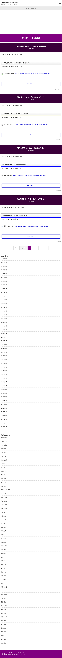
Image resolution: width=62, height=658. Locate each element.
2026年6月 (4, 266)
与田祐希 (3, 448)
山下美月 (3, 519)
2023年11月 (4, 382)
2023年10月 (4, 385)
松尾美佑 (3, 553)
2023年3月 (4, 412)
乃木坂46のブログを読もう (10, 3)
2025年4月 (4, 318)
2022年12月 (4, 423)
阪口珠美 (3, 635)
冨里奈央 (3, 482)
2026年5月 (4, 270)
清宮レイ (3, 583)
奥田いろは (4, 508)
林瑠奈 (3, 557)
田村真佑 (3, 590)
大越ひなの (4, 505)
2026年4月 (4, 273)
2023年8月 (4, 393)
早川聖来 (3, 549)
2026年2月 (4, 281)
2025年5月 (4, 314)
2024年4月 (4, 363)
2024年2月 (4, 371)
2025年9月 (4, 299)
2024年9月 (4, 344)
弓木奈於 (3, 538)
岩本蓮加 (3, 527)
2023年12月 (4, 378)
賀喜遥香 (3, 613)
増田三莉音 (4, 501)
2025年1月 (4, 329)
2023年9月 (4, 389)
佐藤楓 (3, 475)
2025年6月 (4, 311)
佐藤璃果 (3, 478)
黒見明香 (3, 639)
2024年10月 (4, 341)
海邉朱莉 (3, 579)
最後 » (45, 248)
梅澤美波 (3, 564)
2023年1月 (4, 419)
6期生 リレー (4, 441)
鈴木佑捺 (3, 624)
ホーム (16, 248)
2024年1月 (4, 374)
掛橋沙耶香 (4, 546)
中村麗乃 (3, 452)
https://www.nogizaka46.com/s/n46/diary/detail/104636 (31, 226)
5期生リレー (4, 437)
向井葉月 (3, 493)
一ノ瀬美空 (4, 445)
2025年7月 (4, 307)
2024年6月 (4, 356)
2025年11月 (4, 292)
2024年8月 (4, 348)
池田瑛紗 (3, 576)
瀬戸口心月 (4, 587)
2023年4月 (4, 408)
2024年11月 (4, 337)
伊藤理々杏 (4, 471)
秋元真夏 (3, 602)
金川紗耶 (3, 620)
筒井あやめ (4, 605)
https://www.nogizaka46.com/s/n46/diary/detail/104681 (30, 175)
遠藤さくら (4, 617)
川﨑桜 (3, 534)
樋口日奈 (3, 572)
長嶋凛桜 (3, 632)
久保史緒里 (4, 460)
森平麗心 (3, 568)
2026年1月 (4, 285)
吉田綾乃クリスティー (6, 490)
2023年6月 (4, 400)
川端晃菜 (3, 531)
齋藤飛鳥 (3, 643)
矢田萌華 (3, 598)
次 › (40, 248)
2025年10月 (4, 296)
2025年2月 (4, 326)
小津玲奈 (3, 516)
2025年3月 (4, 322)
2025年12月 (4, 288)
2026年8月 (4, 258)
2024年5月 (4, 359)
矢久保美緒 (4, 594)
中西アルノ (4, 456)
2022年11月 (4, 427)
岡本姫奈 (3, 523)
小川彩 (3, 512)
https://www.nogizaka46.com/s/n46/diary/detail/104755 (32, 124)
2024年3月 (4, 367)
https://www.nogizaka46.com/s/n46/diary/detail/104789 (32, 73)
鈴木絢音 (3, 628)
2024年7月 (4, 352)
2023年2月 (4, 415)
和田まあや (4, 497)
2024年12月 (4, 333)
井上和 (3, 467)
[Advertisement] (31, 22)
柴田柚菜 (3, 561)
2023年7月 (4, 397)
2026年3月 (4, 277)
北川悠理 (3, 486)
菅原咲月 (3, 609)
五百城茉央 (31, 49)
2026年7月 (4, 262)
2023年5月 (4, 404)
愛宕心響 (3, 542)
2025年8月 (4, 303)
